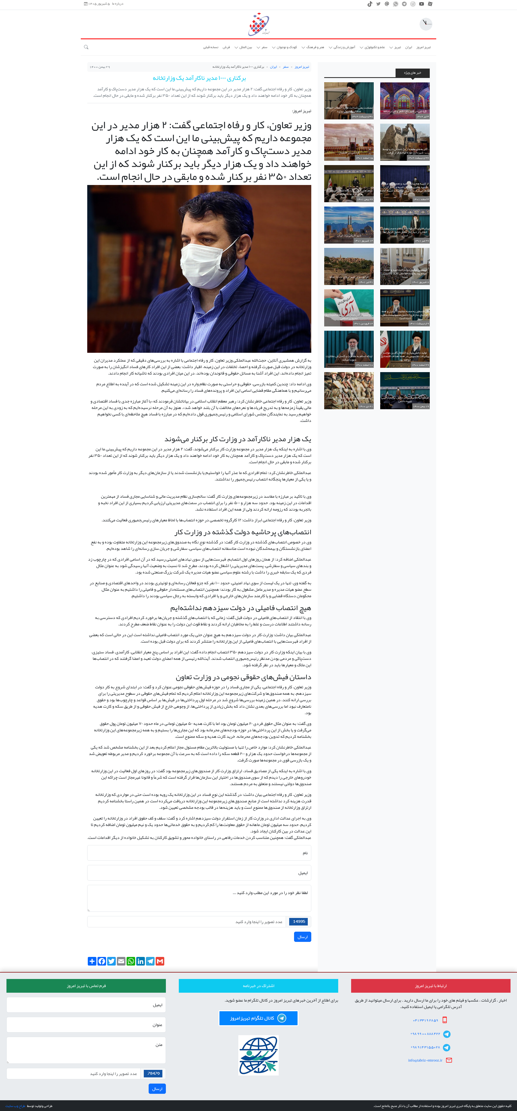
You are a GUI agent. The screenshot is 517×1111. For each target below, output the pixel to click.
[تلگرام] (404, 5)
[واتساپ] (396, 5)
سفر (286, 66)
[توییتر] (378, 5)
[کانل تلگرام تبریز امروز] (258, 1018)
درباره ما (117, 3)
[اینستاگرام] (413, 5)
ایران (273, 66)
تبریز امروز (302, 66)
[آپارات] (430, 5)
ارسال (303, 936)
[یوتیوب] (421, 5)
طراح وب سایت (15, 1105)
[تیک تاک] (370, 5)
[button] (395, 47)
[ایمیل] (387, 5)
